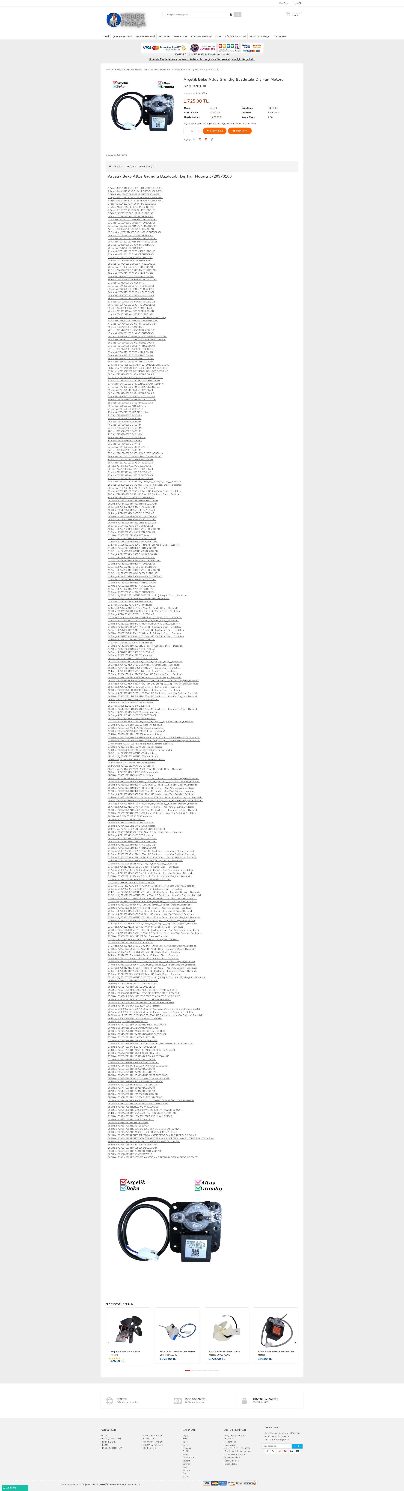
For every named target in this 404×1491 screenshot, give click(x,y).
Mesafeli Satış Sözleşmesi (237, 1448)
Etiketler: (109, 155)
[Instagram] (279, 1451)
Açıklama (115, 166)
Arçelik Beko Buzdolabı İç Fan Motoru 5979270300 (224, 1353)
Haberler (229, 1438)
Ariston (186, 1470)
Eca (184, 1473)
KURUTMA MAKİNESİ (201, 36)
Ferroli (186, 1476)
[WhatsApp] (212, 139)
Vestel (186, 1454)
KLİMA (218, 36)
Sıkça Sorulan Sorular (235, 1435)
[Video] (297, 1451)
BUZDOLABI (164, 36)
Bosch (186, 1445)
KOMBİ (105, 36)
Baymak (186, 1464)
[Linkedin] (291, 1451)
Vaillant (186, 1460)
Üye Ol (297, 3)
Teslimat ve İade (232, 1457)
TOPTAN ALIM (280, 36)
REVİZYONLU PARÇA (260, 36)
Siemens (187, 1448)
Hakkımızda (230, 1441)
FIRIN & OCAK (180, 36)
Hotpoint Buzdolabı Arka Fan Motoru (125, 1353)
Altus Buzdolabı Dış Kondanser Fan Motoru (276, 1353)
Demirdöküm (189, 1457)
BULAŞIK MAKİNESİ (145, 36)
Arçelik (186, 1435)
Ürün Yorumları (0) (140, 166)
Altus (185, 1441)
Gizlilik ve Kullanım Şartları (237, 1451)
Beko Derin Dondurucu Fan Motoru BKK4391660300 (178, 1353)
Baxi (185, 1467)
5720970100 (120, 155)
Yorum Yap (202, 93)
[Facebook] (193, 139)
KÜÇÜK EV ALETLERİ (235, 36)
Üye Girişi (284, 3)
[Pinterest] (206, 139)
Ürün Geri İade (231, 1460)
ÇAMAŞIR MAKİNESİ (122, 36)
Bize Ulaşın (229, 1445)
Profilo (186, 1451)
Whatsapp (10, 1487)
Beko (185, 1438)
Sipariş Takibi (231, 1464)
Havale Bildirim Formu (235, 1454)
